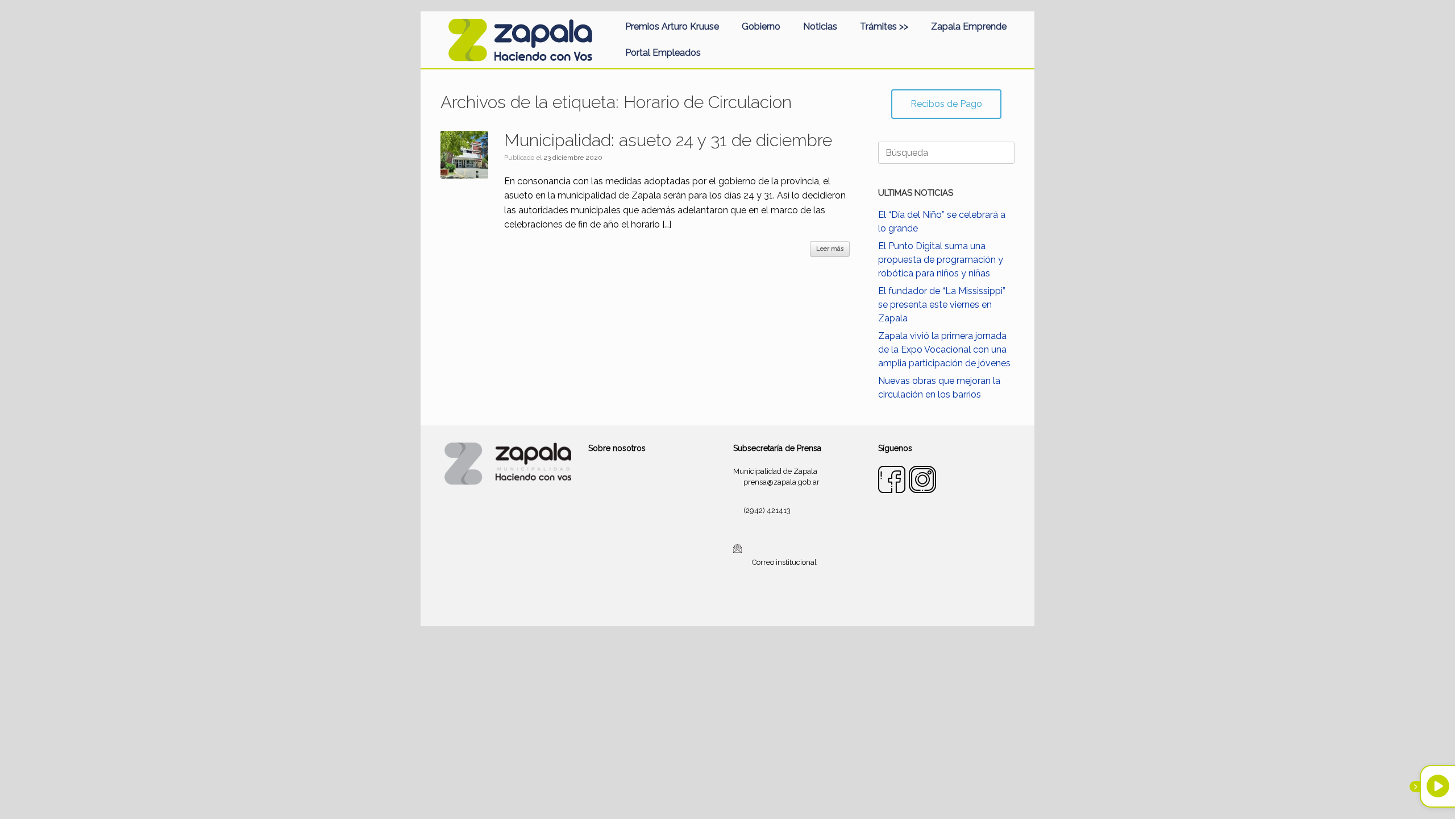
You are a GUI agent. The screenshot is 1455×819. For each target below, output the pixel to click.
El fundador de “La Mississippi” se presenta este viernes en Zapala (941, 305)
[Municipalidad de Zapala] (520, 40)
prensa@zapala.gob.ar (781, 482)
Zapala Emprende (969, 26)
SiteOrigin (741, 604)
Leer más (829, 249)
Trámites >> (884, 26)
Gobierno (761, 26)
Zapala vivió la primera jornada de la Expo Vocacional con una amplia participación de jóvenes (944, 349)
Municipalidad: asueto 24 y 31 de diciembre (668, 140)
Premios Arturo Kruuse (672, 26)
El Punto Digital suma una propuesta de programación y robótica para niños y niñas (940, 260)
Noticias (820, 26)
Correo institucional (784, 562)
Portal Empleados (663, 52)
